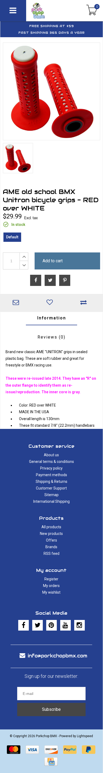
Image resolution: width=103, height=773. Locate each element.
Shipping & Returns (51, 481)
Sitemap (51, 495)
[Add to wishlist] (51, 303)
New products (51, 533)
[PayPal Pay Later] (88, 749)
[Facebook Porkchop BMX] (23, 625)
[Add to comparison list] (85, 303)
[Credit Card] (51, 761)
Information (51, 317)
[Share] (35, 280)
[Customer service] (17, 303)
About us (51, 455)
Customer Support (51, 488)
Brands (51, 547)
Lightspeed (85, 736)
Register (51, 579)
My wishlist (51, 592)
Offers (51, 540)
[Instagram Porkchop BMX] (79, 625)
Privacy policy (51, 468)
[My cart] (92, 10)
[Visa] (32, 749)
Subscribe (51, 709)
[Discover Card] (51, 749)
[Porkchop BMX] (46, 11)
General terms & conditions (51, 461)
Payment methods (51, 475)
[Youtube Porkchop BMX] (65, 625)
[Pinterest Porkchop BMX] (51, 625)
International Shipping (51, 501)
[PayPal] (70, 749)
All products (51, 527)
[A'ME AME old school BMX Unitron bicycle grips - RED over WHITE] (51, 91)
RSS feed (51, 553)
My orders (51, 586)
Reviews (51, 337)
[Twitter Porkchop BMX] (37, 625)
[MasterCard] (13, 749)
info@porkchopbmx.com (57, 656)
